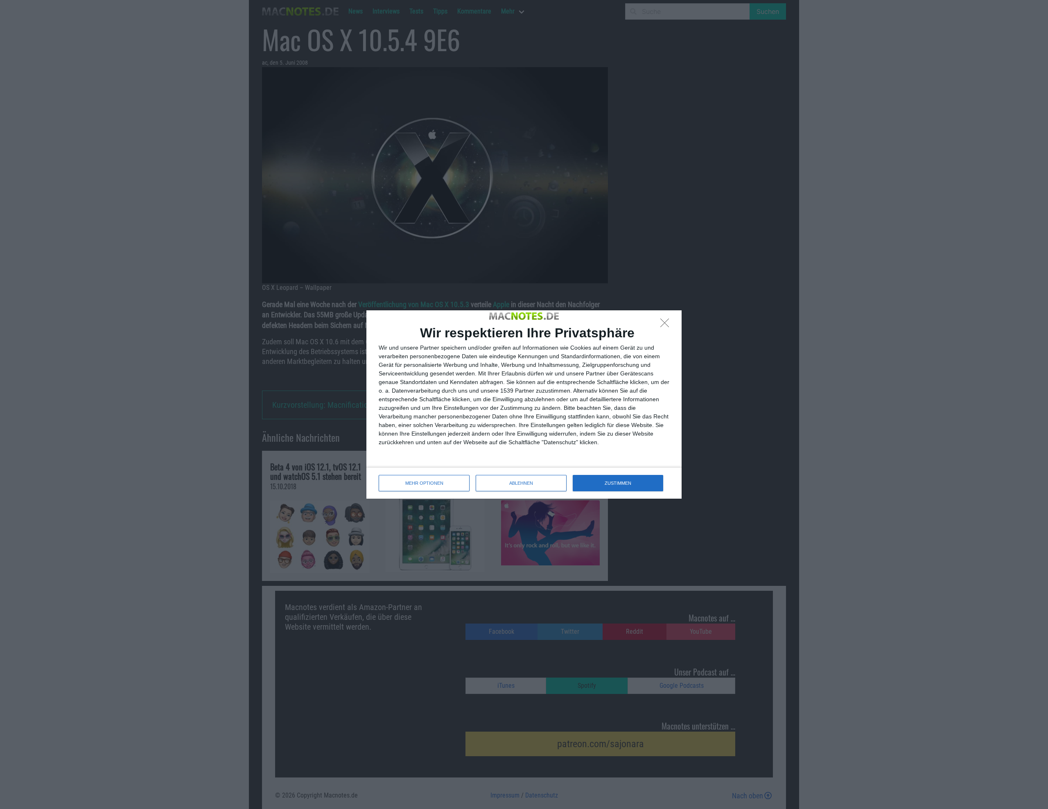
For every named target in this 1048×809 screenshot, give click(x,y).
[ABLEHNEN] (666, 325)
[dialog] (524, 404)
